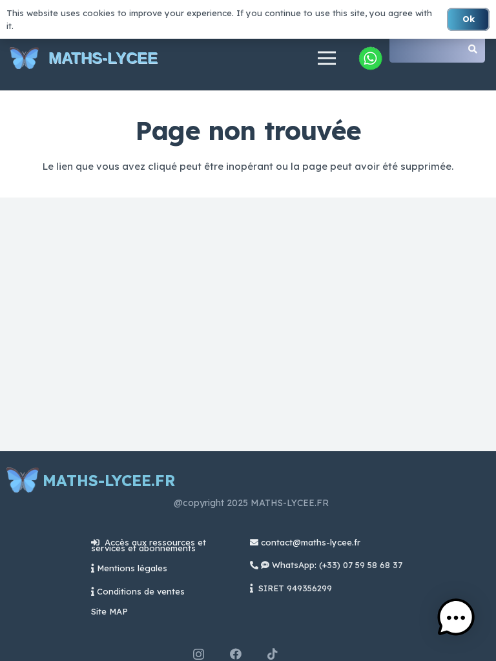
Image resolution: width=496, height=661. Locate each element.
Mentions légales (132, 568)
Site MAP (109, 611)
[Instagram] (198, 654)
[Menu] (327, 58)
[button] (456, 619)
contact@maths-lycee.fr (309, 542)
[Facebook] (236, 654)
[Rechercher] (472, 49)
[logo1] (24, 58)
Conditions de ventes (141, 591)
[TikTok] (272, 654)
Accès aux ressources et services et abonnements (148, 545)
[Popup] (370, 58)
